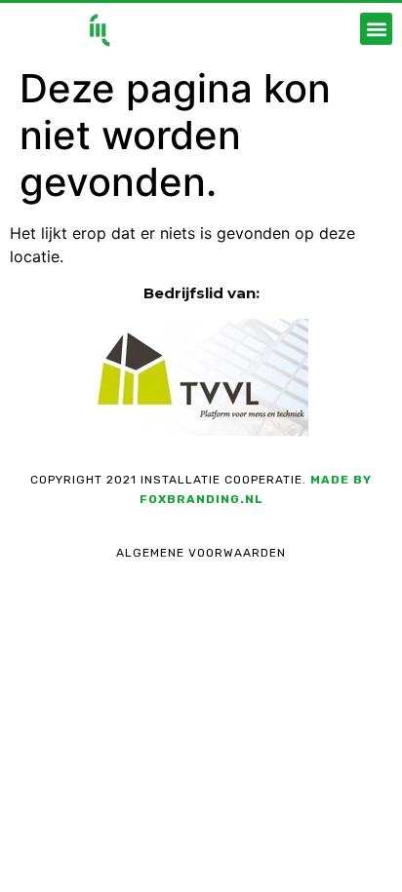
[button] (376, 29)
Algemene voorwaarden (201, 553)
